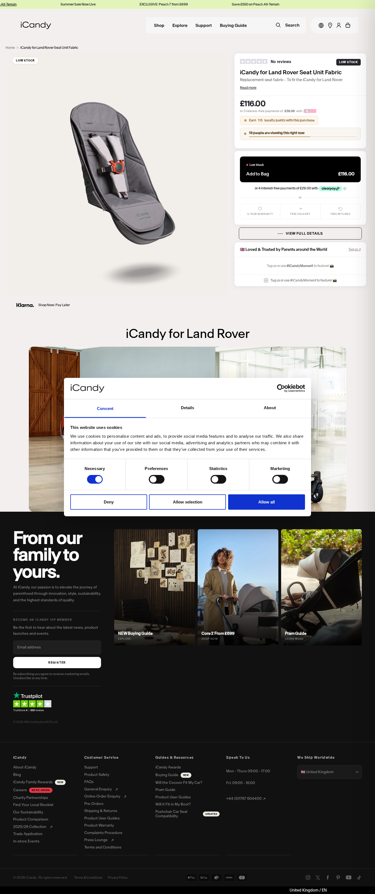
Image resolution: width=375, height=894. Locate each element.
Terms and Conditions (102, 847)
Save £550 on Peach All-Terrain (227, 4)
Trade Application (28, 834)
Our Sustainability (28, 812)
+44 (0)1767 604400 (244, 798)
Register (57, 662)
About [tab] (270, 407)
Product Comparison (30, 819)
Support (203, 25)
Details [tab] (187, 407)
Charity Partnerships (30, 798)
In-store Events (26, 841)
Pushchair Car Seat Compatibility (186, 814)
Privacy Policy (118, 877)
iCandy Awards (168, 767)
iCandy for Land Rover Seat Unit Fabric (49, 47)
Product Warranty (99, 825)
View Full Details (304, 233)
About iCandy (24, 767)
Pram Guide (165, 790)
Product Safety (96, 775)
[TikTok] (359, 877)
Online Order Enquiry (102, 796)
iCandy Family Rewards (38, 782)
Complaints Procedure (103, 833)
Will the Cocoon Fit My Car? (178, 783)
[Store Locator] (330, 25)
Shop (159, 25)
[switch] (156, 479)
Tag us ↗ (354, 249)
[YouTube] (348, 877)
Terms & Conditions (88, 877)
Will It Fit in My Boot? (173, 804)
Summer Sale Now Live (50, 4)
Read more (248, 88)
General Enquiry (98, 789)
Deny (109, 501)
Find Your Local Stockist (33, 805)
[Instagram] (308, 877)
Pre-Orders (93, 804)
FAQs (89, 782)
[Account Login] (339, 25)
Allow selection (187, 501)
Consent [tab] (105, 408)
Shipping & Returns (100, 811)
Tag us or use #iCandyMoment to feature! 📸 (303, 280)
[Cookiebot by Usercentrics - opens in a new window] (281, 388)
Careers (31, 790)
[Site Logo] (35, 25)
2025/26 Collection (29, 827)
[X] (318, 877)
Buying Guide (233, 25)
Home (10, 47)
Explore (180, 25)
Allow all (266, 501)
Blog (17, 775)
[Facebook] (328, 877)
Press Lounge (96, 840)
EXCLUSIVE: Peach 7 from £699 (135, 4)
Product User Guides (102, 818)
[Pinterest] (338, 877)
